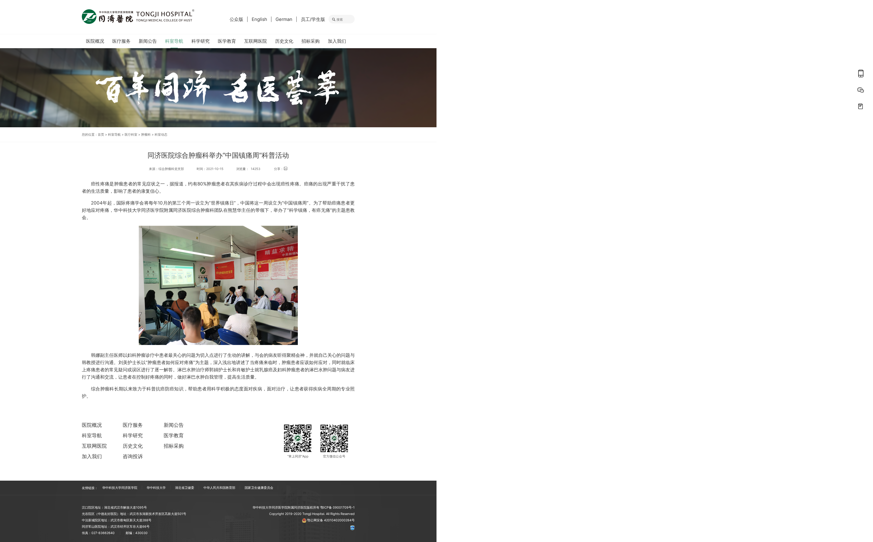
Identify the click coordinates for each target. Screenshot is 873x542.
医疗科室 (131, 134)
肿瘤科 (146, 134)
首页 (101, 134)
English (259, 19)
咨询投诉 (133, 456)
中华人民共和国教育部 (219, 488)
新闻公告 (148, 41)
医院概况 (95, 41)
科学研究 (200, 41)
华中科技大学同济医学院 (119, 488)
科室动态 (161, 134)
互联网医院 (255, 41)
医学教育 (227, 41)
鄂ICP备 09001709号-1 (337, 507)
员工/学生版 (313, 19)
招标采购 (310, 41)
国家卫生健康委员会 (259, 488)
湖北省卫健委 (184, 488)
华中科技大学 (156, 488)
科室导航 (174, 41)
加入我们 (337, 41)
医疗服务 (121, 41)
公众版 (236, 19)
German (284, 19)
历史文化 (284, 41)
